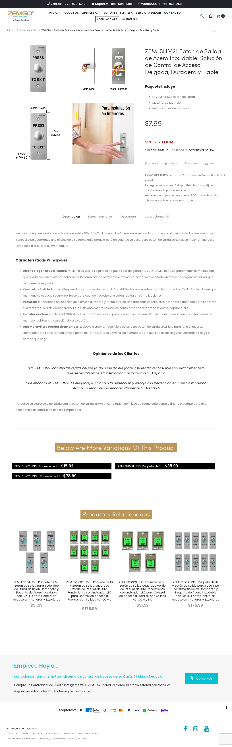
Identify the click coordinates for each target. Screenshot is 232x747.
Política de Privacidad (21, 738)
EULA (95, 733)
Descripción (71, 216)
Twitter (173, 163)
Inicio (53, 13)
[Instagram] (195, 729)
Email (212, 163)
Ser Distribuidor (148, 13)
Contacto (172, 13)
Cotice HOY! (204, 678)
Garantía (84, 733)
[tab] (71, 216)
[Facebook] (185, 729)
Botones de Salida (27, 30)
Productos (70, 13)
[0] (218, 16)
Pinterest (193, 163)
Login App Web (107, 19)
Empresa (126, 13)
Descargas (129, 216)
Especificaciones (100, 216)
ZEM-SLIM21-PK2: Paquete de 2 (35, 466)
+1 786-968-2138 (170, 4)
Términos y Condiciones (51, 738)
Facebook (153, 163)
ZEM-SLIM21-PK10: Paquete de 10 (37, 476)
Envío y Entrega (78, 738)
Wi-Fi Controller (32, 733)
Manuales (70, 733)
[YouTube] (206, 729)
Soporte (110, 13)
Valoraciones (156, 216)
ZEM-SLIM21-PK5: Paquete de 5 (139, 466)
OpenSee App (91, 13)
